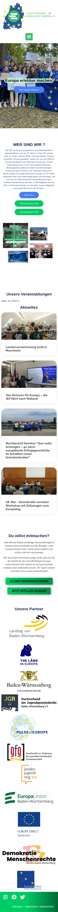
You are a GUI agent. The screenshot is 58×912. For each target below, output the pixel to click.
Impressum (31, 906)
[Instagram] (5, 897)
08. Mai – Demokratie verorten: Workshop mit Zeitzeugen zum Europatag (27, 505)
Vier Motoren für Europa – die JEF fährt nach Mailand (26, 396)
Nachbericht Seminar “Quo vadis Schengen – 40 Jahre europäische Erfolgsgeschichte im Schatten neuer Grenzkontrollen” (29, 450)
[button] (29, 36)
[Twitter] (22, 897)
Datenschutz (47, 906)
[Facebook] (14, 897)
